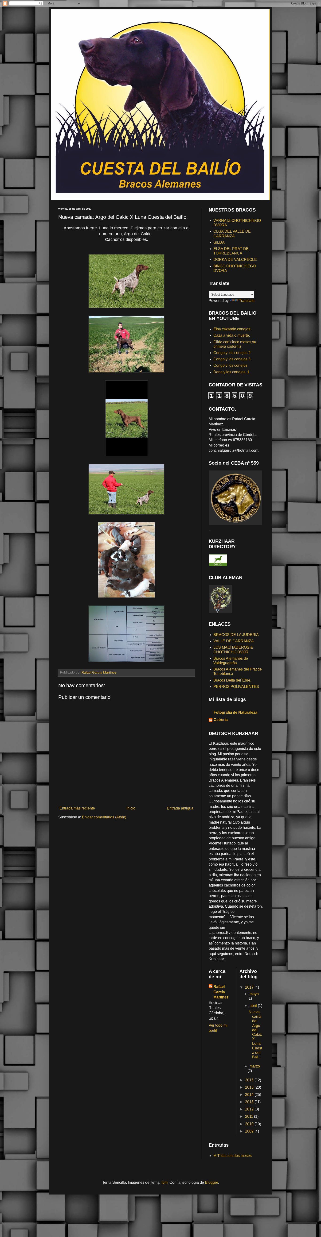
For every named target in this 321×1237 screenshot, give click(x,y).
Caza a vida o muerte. (231, 335)
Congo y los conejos (230, 365)
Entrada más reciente (77, 808)
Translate (246, 301)
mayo (254, 994)
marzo (255, 1066)
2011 (249, 1116)
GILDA (219, 242)
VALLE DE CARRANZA (233, 641)
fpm (164, 1182)
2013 (249, 1102)
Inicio (130, 808)
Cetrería (221, 720)
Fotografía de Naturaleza (235, 712)
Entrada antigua (180, 808)
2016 (249, 1080)
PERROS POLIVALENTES (236, 687)
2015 (249, 1087)
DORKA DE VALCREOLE (235, 260)
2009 (249, 1131)
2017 (249, 987)
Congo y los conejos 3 (232, 359)
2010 (249, 1124)
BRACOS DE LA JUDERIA (236, 635)
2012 (249, 1109)
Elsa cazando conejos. (232, 329)
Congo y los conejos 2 (232, 353)
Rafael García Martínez (220, 992)
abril (254, 1006)
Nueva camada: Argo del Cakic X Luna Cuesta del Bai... (255, 1034)
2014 (249, 1095)
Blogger (211, 1182)
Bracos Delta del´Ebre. (232, 680)
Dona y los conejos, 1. (231, 372)
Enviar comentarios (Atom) (104, 817)
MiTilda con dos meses (232, 1156)
